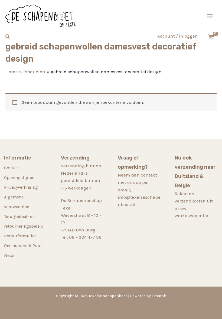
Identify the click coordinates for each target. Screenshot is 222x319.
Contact (11, 167)
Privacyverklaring (21, 187)
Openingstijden (19, 177)
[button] (7, 36)
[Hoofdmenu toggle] (210, 16)
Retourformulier (20, 235)
